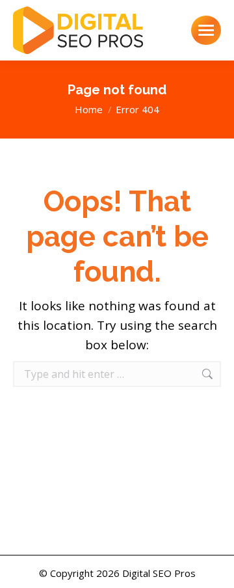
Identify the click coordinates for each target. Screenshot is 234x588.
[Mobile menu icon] (206, 30)
